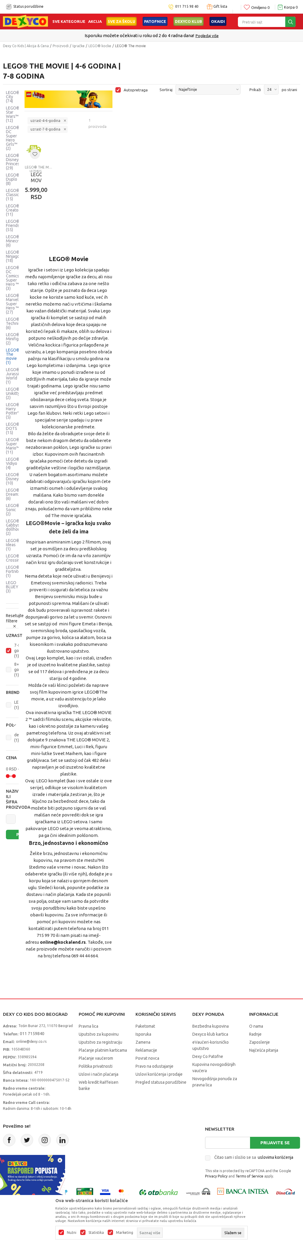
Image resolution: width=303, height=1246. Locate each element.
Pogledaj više (207, 36)
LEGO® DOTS (13, 428)
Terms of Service (249, 1176)
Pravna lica (88, 1026)
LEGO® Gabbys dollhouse (15, 527)
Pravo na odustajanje (154, 1066)
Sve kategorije (68, 21)
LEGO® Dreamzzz (15, 494)
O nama (256, 1026)
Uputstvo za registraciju (100, 1042)
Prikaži (255, 90)
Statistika (96, 1232)
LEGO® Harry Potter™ (13, 411)
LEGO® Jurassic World (13, 376)
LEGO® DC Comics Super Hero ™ (13, 278)
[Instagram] (45, 1140)
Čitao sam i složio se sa (253, 1157)
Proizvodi (61, 46)
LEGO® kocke (99, 46)
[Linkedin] (62, 1140)
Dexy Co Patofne (207, 1056)
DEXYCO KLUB (188, 21)
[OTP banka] (158, 1192)
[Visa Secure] (105, 1192)
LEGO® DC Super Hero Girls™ (13, 137)
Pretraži (21, 834)
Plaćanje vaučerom (96, 1058)
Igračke (78, 46)
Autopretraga (136, 90)
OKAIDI (218, 21)
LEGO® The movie (13, 356)
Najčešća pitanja (263, 1050)
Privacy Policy (216, 1176)
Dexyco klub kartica (210, 1034)
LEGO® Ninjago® (14, 256)
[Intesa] (243, 1192)
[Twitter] (27, 1140)
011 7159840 (32, 1033)
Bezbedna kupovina (210, 1026)
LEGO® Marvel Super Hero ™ (13, 303)
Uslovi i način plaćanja (98, 1074)
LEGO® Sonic (13, 509)
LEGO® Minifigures (16, 339)
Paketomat (145, 1026)
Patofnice (155, 21)
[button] (12, 635)
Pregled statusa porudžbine (161, 1082)
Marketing (124, 1232)
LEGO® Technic (13, 323)
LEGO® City (13, 96)
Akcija (95, 21)
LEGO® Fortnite (13, 571)
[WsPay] (198, 1192)
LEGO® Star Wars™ (13, 114)
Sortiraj (166, 90)
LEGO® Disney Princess (14, 161)
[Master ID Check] (124, 1192)
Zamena (143, 1042)
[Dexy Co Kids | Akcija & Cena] (25, 21)
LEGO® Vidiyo (13, 463)
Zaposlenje (259, 1042)
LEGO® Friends (13, 225)
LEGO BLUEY (12, 587)
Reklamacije (146, 1050)
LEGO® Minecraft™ (16, 241)
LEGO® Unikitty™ (14, 393)
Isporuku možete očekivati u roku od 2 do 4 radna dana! (139, 35)
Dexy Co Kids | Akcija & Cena (26, 46)
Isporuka (143, 1034)
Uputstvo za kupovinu (99, 1034)
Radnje (255, 1034)
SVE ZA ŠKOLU (121, 21)
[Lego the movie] (68, 98)
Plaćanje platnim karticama (103, 1050)
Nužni (71, 1232)
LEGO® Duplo (13, 179)
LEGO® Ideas (13, 544)
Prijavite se (275, 1142)
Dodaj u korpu (56, 224)
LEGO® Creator (13, 210)
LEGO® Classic (13, 194)
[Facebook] (9, 1140)
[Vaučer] (84, 1192)
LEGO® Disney (13, 479)
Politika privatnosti (95, 1066)
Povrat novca (147, 1058)
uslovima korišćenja (275, 1157)
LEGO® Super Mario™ (13, 446)
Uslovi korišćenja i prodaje (159, 1074)
